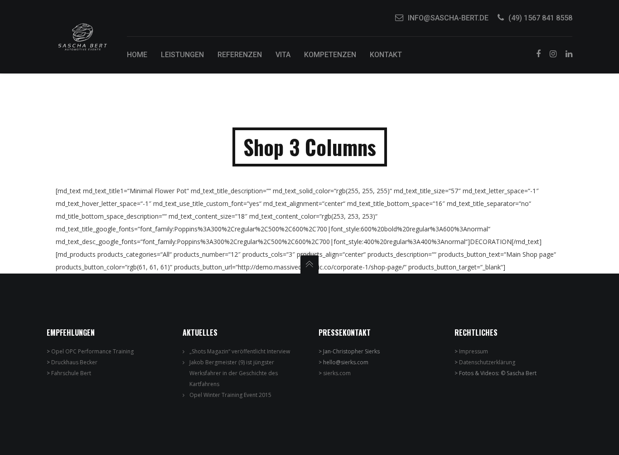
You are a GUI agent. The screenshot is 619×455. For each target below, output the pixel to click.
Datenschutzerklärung (487, 362)
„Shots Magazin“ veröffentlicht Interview (239, 351)
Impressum (473, 351)
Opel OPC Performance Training (92, 351)
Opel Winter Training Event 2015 (230, 395)
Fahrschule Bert (71, 373)
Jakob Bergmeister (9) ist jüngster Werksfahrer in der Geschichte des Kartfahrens (233, 373)
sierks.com (337, 373)
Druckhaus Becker (74, 362)
